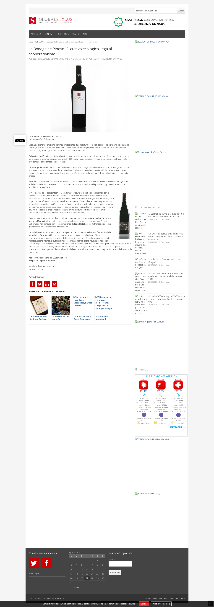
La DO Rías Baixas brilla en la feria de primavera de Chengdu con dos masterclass (165, 236)
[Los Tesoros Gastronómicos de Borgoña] (141, 263)
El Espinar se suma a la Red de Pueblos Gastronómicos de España (166, 215)
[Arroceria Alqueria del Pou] (160, 341)
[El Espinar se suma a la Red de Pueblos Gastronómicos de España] (141, 220)
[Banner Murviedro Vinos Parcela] (160, 176)
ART (85, 33)
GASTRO (62, 33)
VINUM (48, 33)
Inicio (31, 42)
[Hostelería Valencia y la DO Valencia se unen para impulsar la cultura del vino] (141, 305)
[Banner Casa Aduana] (160, 120)
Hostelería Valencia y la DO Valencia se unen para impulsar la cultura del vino (166, 299)
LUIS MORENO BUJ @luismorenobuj (70, 59)
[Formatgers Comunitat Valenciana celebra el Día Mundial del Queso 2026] (141, 282)
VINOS (119, 59)
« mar (76, 587)
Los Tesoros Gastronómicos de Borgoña (164, 261)
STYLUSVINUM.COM (107, 59)
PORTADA (36, 33)
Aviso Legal (34, 573)
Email (112, 559)
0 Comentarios (165, 219)
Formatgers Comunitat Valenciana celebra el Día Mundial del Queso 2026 (165, 276)
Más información (161, 603)
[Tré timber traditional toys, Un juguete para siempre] (160, 517)
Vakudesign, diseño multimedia (172, 598)
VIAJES (76, 33)
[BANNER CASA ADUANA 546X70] (142, 22)
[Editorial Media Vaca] (160, 463)
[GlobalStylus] (48, 20)
